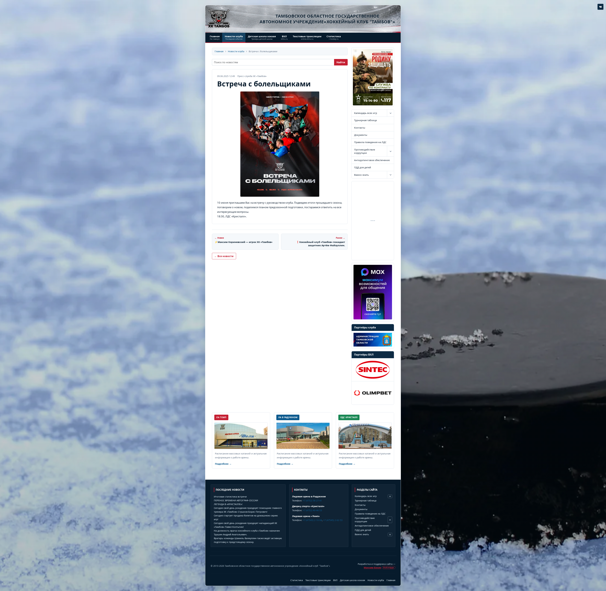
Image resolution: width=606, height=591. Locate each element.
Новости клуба (236, 51)
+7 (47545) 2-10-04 (312, 520)
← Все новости (224, 256)
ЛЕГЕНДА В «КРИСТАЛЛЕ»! (228, 504)
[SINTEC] (373, 369)
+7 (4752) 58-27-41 (312, 500)
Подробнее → (223, 463)
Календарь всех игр (365, 113)
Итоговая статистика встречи (230, 496)
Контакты (359, 127)
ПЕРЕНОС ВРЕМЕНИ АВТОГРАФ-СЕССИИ (236, 500)
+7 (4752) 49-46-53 (312, 510)
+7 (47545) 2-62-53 (332, 520)
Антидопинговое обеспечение (372, 160)
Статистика (296, 580)
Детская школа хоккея (352, 580)
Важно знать (361, 174)
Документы (360, 134)
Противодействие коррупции (364, 151)
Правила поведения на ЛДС (370, 142)
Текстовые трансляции (318, 580)
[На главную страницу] (218, 18)
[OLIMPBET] (373, 393)
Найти (340, 62)
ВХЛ (335, 580)
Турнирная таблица (365, 120)
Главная (219, 51)
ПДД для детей (362, 167)
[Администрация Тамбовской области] (373, 340)
